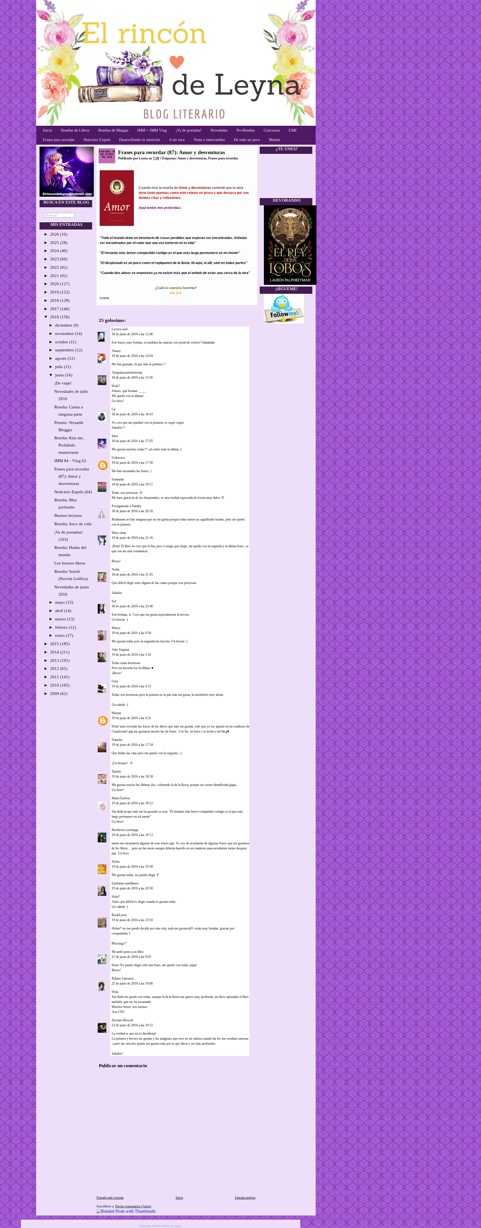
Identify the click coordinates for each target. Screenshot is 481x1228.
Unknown (118, 458)
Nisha (115, 862)
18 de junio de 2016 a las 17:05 (132, 441)
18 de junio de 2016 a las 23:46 (132, 606)
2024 (55, 250)
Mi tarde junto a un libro (128, 952)
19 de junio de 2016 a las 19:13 (132, 835)
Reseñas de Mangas (113, 130)
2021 (55, 275)
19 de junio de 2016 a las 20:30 (132, 888)
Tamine (116, 771)
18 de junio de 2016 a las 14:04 (132, 356)
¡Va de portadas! (189, 130)
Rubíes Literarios (123, 978)
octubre (62, 342)
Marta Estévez (121, 798)
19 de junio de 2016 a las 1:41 (131, 655)
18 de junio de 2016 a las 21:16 (132, 538)
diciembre (64, 325)
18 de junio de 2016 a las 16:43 (132, 414)
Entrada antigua (245, 1198)
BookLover (119, 915)
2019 (55, 292)
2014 (55, 652)
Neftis (116, 569)
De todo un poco (247, 140)
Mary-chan (119, 533)
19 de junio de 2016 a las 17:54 (132, 745)
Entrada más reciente (110, 1198)
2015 (55, 644)
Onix (115, 681)
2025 (55, 242)
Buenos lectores (68, 515)
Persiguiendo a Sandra (126, 506)
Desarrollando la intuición (139, 140)
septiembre (65, 350)
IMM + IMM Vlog (152, 130)
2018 (55, 300)
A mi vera (177, 140)
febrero (62, 627)
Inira (115, 436)
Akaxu (116, 351)
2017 (55, 309)
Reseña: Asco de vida (73, 524)
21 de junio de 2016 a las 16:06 (132, 983)
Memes (274, 140)
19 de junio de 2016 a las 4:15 (131, 686)
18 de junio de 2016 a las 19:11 (132, 484)
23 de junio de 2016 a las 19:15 (132, 1025)
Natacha (117, 740)
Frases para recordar (59, 140)
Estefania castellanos (125, 883)
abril (59, 610)
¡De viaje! (63, 383)
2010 (55, 685)
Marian (116, 713)
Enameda (118, 479)
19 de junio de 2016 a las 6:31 (131, 718)
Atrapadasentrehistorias (127, 372)
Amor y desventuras (192, 158)
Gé (114, 409)
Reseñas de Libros (75, 130)
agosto (61, 358)
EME (293, 130)
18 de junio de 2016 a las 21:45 (132, 574)
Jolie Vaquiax (120, 650)
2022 (55, 267)
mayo (60, 602)
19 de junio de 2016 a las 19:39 (132, 867)
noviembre (65, 333)
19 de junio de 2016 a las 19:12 (132, 803)
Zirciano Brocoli (122, 1020)
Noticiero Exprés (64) (73, 492)
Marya (116, 628)
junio (60, 375)
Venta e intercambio (209, 140)
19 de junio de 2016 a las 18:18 (132, 776)
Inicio (47, 130)
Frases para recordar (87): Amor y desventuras (71, 476)
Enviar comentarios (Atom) (133, 1206)
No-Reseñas (245, 130)
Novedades (218, 130)
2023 (55, 259)
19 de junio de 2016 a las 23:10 (132, 920)
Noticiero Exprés (97, 140)
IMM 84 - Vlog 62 (70, 460)
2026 (55, 234)
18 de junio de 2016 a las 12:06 (132, 334)
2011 (55, 677)
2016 (55, 317)
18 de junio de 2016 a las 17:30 (132, 463)
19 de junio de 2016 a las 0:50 (131, 633)
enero (60, 635)
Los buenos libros (69, 563)
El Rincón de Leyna (169, 1225)
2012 (55, 668)
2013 (55, 660)
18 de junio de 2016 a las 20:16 (132, 511)
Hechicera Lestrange (125, 830)
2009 (55, 693)
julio (59, 366)
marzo (61, 619)
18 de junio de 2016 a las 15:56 (132, 377)
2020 (55, 284)
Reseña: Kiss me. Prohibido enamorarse (69, 445)
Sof (114, 601)
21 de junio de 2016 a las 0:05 (131, 957)
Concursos (272, 130)
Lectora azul (119, 329)
